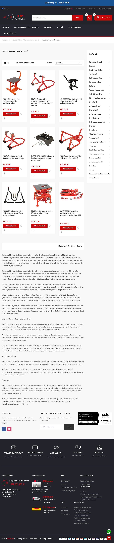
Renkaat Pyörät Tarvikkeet (99, 174)
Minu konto (65, 511)
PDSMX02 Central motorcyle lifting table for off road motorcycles (41, 213)
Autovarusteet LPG (96, 162)
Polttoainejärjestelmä (97, 122)
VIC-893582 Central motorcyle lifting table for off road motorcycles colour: (71, 101)
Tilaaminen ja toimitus (69, 487)
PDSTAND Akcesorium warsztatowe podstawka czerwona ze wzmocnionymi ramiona (41, 102)
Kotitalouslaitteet (96, 78)
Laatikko (92, 8)
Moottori (92, 166)
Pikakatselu (4, 118)
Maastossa (93, 130)
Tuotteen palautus (87, 481)
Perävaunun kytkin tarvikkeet (96, 72)
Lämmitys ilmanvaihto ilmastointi (97, 100)
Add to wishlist (21, 114)
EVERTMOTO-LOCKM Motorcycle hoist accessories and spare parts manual (42, 158)
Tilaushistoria (65, 514)
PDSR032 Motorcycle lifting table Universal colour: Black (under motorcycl (13, 213)
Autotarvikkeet (95, 106)
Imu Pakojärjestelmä (96, 150)
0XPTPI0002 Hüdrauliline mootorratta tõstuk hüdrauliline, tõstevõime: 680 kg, (70, 214)
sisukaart (64, 508)
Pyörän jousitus (95, 158)
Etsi (77, 18)
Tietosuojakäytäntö (68, 491)
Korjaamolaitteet (95, 62)
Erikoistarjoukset (95, 82)
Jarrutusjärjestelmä (96, 154)
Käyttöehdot (65, 481)
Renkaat (92, 126)
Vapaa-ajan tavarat (96, 90)
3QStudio (10, 539)
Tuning (91, 170)
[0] (89, 17)
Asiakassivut (81, 8)
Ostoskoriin (11, 114)
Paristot (92, 66)
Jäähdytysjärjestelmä (97, 142)
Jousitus (92, 146)
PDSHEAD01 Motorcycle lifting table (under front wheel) (70, 157)
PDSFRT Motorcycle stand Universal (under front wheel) (13, 157)
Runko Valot (93, 110)
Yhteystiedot (85, 484)
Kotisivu (93, 54)
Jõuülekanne (94, 178)
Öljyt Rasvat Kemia (96, 134)
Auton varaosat (95, 114)
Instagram (9, 429)
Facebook (4, 429)
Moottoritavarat (95, 118)
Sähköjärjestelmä (95, 94)
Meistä (63, 484)
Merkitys (68, 63)
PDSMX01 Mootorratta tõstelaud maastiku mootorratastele (11, 101)
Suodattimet (94, 138)
